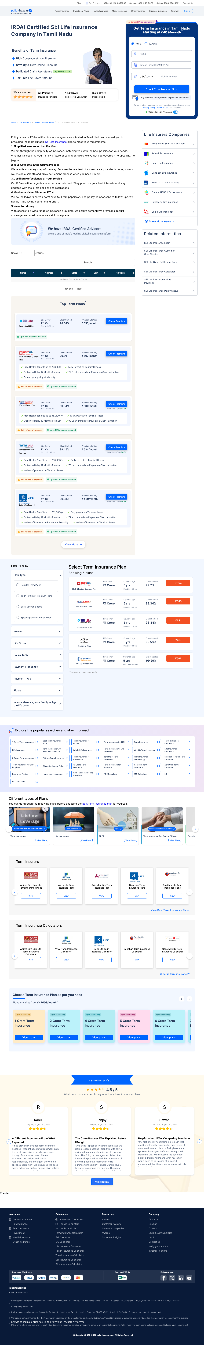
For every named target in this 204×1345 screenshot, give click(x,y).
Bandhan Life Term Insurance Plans (172, 886)
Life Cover (20, 643)
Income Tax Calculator (67, 1228)
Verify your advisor (158, 1246)
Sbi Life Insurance (56, 141)
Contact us (154, 1241)
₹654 (178, 583)
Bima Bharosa (22, 1293)
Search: (88, 262)
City (96, 272)
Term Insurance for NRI (114, 742)
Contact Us (188, 3)
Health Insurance (21, 1237)
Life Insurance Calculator (170, 750)
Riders (17, 690)
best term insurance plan (97, 803)
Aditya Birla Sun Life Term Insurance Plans (30, 886)
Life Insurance (25, 122)
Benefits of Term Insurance (111, 758)
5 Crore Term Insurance (23, 758)
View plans (29, 1037)
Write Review (102, 1181)
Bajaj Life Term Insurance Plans (137, 886)
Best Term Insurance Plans (173, 910)
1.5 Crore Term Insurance (141, 766)
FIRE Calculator (110, 774)
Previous (68, 288)
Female (153, 44)
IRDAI (11, 1293)
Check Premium (116, 321)
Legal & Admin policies (160, 1232)
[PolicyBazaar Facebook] (163, 1277)
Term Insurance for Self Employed (22, 766)
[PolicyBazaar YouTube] (189, 1277)
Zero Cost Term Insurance (171, 766)
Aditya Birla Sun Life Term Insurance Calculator (30, 951)
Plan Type (20, 575)
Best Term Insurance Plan (52, 742)
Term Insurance (141, 742)
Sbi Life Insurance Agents (44, 122)
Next (79, 288)
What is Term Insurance (144, 750)
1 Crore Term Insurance (23, 742)
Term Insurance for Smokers (112, 766)
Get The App (94, 3)
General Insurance (22, 1219)
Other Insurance (21, 1241)
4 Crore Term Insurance (95, 1023)
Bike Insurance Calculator (68, 1264)
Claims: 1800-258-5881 (168, 3)
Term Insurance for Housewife (81, 758)
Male (139, 44)
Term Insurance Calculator (171, 742)
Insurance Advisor (20, 774)
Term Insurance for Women (81, 742)
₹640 (178, 601)
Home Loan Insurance (52, 774)
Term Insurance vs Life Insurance (114, 750)
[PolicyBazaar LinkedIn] (181, 1277)
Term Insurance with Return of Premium (52, 750)
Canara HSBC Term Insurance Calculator (172, 950)
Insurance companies (113, 1228)
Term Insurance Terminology (141, 758)
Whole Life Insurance (82, 750)
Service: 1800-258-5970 (141, 3)
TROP (101, 836)
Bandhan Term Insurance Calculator (137, 950)
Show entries (27, 253)
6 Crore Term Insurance (165, 1023)
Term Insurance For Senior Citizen (160, 836)
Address (49, 272)
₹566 (178, 658)
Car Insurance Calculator (68, 1259)
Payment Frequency (26, 666)
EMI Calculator (140, 774)
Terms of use (163, 107)
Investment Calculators (72, 1219)
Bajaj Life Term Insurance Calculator (101, 950)
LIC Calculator (18, 781)
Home (13, 122)
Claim (79, 3)
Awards (106, 1232)
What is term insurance (174, 974)
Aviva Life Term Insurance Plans (66, 886)
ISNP (151, 1237)
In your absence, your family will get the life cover (35, 704)
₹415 (178, 640)
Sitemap (153, 1224)
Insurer (18, 631)
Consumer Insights (111, 1237)
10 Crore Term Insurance (79, 766)
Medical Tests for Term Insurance (174, 758)
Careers (153, 1228)
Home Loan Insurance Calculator (83, 774)
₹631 (178, 620)
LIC (166, 774)
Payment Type (22, 678)
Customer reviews (111, 1224)
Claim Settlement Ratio (53, 766)
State (74, 272)
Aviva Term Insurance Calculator (66, 950)
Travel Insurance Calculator (69, 1255)
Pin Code (120, 272)
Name (23, 272)
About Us (153, 1219)
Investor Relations (158, 1250)
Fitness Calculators (69, 1224)
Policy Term (21, 655)
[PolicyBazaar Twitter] (172, 1277)
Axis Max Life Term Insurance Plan (101, 886)
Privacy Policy (149, 107)
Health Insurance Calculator (69, 1250)
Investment (19, 1232)
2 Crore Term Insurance (53, 758)
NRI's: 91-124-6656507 (115, 3)
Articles (106, 1219)
